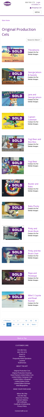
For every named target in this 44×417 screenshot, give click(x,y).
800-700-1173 (22, 352)
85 (9, 324)
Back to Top (22, 338)
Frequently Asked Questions (22, 358)
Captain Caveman (32, 118)
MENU (37, 12)
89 (28, 324)
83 (36, 321)
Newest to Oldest (33, 40)
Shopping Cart (36, 8)
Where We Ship (22, 394)
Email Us (22, 354)
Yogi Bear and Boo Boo (34, 140)
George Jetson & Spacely (34, 73)
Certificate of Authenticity (22, 404)
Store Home (6, 20)
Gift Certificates (22, 402)
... (21, 321)
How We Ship (22, 396)
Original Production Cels (22, 371)
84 (4, 324)
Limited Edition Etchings (22, 383)
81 (26, 321)
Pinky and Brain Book (33, 230)
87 (18, 324)
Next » (34, 324)
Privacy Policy (22, 406)
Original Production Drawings (22, 373)
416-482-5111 (22, 350)
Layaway (22, 361)
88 (23, 324)
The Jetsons (33, 50)
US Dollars (35, 4)
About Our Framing (22, 398)
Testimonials (22, 363)
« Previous (7, 321)
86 (14, 324)
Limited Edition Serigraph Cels (22, 377)
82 (31, 321)
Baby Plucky (33, 206)
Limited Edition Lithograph (22, 379)
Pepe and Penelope (32, 274)
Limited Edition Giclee (22, 381)
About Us (22, 356)
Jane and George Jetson (34, 96)
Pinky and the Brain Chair (34, 252)
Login (38, 2)
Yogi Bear (32, 161)
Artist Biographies (22, 385)
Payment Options (22, 400)
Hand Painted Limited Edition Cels (22, 375)
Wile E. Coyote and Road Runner (34, 298)
